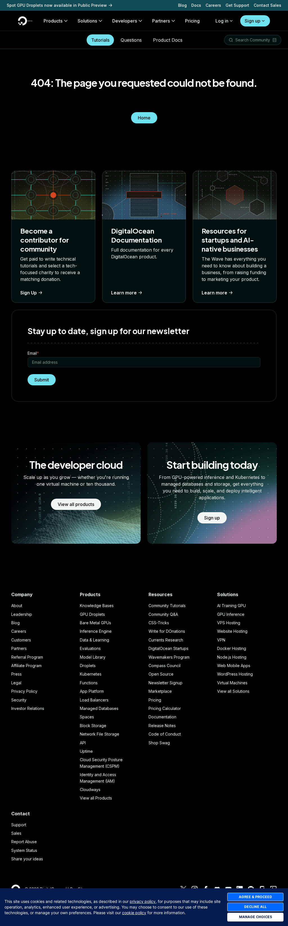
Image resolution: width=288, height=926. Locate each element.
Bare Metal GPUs (95, 622)
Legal (16, 682)
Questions (131, 40)
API (83, 742)
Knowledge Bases (97, 605)
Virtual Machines (232, 682)
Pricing (154, 700)
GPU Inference (230, 614)
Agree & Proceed (255, 897)
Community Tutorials (167, 605)
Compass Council (164, 665)
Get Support (237, 5)
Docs (196, 5)
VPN (221, 640)
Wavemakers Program (169, 657)
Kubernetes (91, 674)
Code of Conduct (164, 734)
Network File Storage (99, 734)
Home (144, 118)
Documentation (162, 716)
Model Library (92, 657)
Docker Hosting (231, 648)
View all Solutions (233, 691)
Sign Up (28, 293)
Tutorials (100, 40)
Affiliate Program (26, 665)
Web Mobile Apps (233, 665)
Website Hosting (232, 631)
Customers (21, 640)
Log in (221, 21)
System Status (24, 850)
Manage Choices (255, 917)
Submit (41, 380)
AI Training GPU (231, 605)
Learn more (124, 293)
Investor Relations (27, 708)
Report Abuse (24, 841)
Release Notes (162, 725)
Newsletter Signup (165, 682)
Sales (16, 833)
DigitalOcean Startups (168, 648)
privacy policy (143, 901)
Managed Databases (99, 708)
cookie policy (134, 912)
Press (16, 674)
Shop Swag (159, 742)
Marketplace (160, 691)
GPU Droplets (92, 614)
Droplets (88, 665)
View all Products (96, 798)
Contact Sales (267, 5)
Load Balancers (94, 700)
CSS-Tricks (158, 622)
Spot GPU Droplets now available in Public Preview (57, 5)
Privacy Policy (24, 691)
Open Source (161, 674)
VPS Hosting (228, 622)
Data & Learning (94, 640)
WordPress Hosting (235, 674)
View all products (76, 504)
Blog (182, 5)
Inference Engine (96, 631)
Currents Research (165, 640)
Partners (19, 648)
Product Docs (168, 40)
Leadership (21, 614)
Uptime (86, 751)
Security (18, 700)
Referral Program (27, 657)
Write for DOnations (166, 631)
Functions (89, 682)
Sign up (252, 21)
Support (18, 824)
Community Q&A (163, 614)
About (16, 605)
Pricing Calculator (164, 708)
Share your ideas (27, 858)
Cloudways (90, 789)
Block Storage (93, 725)
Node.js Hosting (231, 657)
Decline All (255, 907)
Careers (213, 5)
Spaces (87, 716)
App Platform (92, 691)
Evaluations (90, 648)
